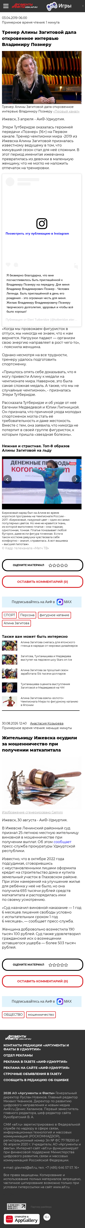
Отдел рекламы (18, 1055)
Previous (7, 479)
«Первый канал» (66, 111)
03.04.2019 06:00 (14, 18)
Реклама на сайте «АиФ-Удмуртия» (36, 1068)
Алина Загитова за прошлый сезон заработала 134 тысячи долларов (44, 671)
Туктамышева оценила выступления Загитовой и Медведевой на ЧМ (45, 685)
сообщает (62, 842)
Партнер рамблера (41, 1207)
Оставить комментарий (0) (42, 582)
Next (76, 479)
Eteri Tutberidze (38, 319)
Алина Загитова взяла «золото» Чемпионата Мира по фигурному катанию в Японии (49, 701)
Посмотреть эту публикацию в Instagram (37, 233)
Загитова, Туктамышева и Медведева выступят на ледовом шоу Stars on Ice (46, 658)
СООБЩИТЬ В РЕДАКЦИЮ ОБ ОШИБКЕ (36, 1080)
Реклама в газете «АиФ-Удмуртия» (35, 1062)
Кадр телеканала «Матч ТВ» (27, 548)
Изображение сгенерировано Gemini (32, 812)
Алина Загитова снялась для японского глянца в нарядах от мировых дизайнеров (49, 644)
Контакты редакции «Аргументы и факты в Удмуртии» (36, 1047)
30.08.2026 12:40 (14, 723)
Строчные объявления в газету (32, 1074)
